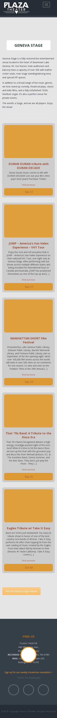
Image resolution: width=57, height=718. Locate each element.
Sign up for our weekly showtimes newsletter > (29, 672)
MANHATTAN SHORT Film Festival (28, 340)
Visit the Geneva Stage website (21, 591)
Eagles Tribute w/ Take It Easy (28, 528)
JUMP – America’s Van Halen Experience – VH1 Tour (28, 245)
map (36, 650)
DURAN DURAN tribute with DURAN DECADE (29, 166)
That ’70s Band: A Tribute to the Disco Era (28, 435)
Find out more (28, 184)
